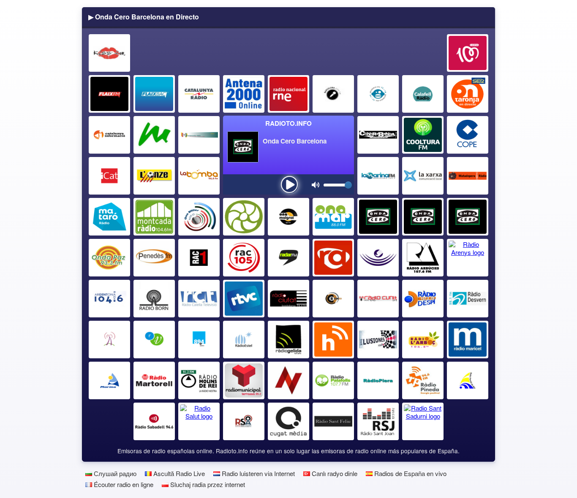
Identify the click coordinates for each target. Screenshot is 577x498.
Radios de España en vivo (409, 473)
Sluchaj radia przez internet (207, 484)
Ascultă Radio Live (178, 473)
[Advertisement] (289, 53)
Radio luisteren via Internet (257, 473)
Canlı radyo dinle (333, 473)
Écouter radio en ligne (122, 484)
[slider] (348, 185)
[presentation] (289, 184)
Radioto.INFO (288, 123)
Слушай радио (114, 473)
